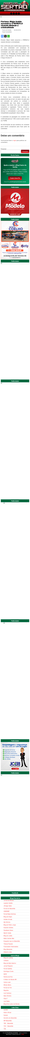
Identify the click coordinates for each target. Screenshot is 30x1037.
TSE (5, 1029)
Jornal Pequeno (8, 966)
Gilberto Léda (8, 952)
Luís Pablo (7, 1001)
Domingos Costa (8, 971)
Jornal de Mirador (9, 900)
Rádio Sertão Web (9, 938)
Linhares (6, 960)
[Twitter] (16, 13)
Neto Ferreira (7, 996)
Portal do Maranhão (9, 908)
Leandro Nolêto (8, 903)
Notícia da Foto (8, 977)
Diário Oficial (7, 1012)
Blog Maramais (8, 949)
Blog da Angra (8, 916)
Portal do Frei (8, 987)
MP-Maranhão (8, 1020)
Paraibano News (8, 930)
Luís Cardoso (7, 993)
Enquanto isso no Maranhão (12, 941)
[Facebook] (11, 13)
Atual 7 (6, 998)
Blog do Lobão (8, 935)
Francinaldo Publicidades (11, 946)
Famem (6, 1015)
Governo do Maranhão (10, 1018)
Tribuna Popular (8, 944)
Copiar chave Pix (15, 178)
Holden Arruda (8, 919)
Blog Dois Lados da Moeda (11, 1004)
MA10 (5, 974)
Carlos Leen (7, 982)
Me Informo (7, 922)
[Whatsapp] (19, 13)
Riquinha (6, 990)
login (14, 140)
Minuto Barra (7, 985)
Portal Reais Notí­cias (10, 914)
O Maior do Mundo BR (10, 979)
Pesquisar (3, 149)
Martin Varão (7, 933)
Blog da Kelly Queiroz (10, 963)
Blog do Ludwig (8, 958)
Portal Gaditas (8, 968)
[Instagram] (14, 13)
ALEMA (6, 1010)
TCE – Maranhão (8, 1026)
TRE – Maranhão (8, 1023)
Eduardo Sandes (8, 927)
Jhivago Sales (8, 906)
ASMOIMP (6, 911)
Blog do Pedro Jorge (10, 925)
